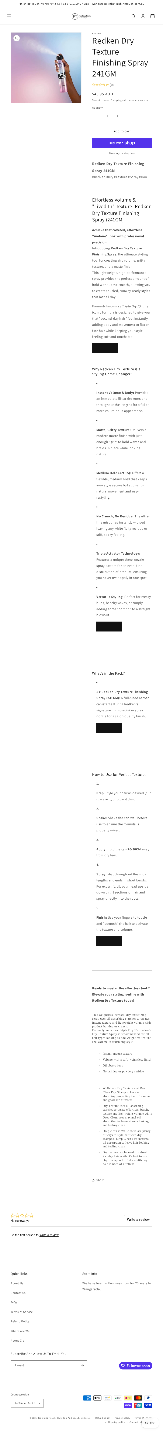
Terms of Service (22, 1312)
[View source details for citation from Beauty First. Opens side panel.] (105, 348)
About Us (17, 1283)
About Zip (17, 1340)
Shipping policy (116, 1422)
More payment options (122, 153)
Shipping (116, 100)
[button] (9, 16)
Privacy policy (122, 1417)
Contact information (140, 1422)
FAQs (14, 1302)
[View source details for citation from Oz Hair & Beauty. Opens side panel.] (109, 728)
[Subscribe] (82, 1365)
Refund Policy (20, 1321)
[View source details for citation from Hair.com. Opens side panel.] (109, 626)
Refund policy (102, 1417)
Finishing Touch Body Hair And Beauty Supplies (64, 1417)
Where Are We (20, 1331)
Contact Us (18, 1293)
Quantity (97, 107)
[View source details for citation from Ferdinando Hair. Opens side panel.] (109, 941)
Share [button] (100, 1180)
